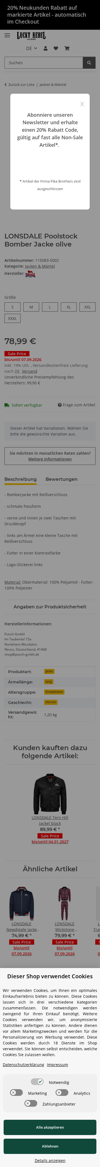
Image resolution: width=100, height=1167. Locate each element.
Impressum (57, 1064)
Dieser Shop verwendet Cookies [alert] (50, 976)
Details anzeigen (50, 1160)
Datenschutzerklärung (23, 1064)
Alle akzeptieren (50, 1127)
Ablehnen (50, 1146)
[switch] (37, 1081)
